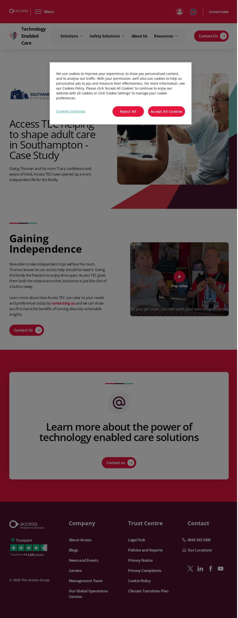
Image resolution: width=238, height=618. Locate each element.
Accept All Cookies (167, 111)
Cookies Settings (70, 111)
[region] (120, 93)
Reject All (128, 111)
